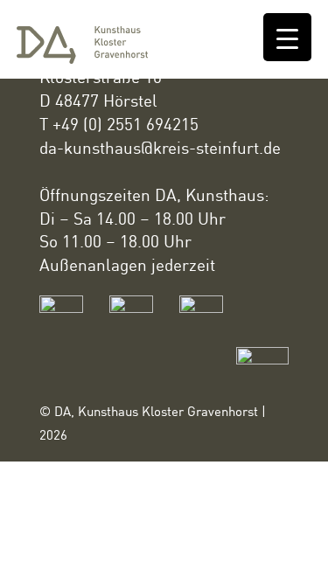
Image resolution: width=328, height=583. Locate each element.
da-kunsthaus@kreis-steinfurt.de (160, 147)
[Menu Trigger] (287, 37)
